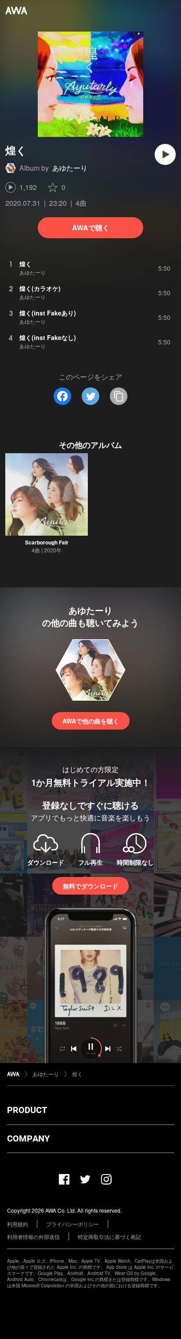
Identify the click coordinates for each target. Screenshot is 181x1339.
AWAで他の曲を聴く (90, 720)
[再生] (165, 154)
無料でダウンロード (90, 885)
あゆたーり (69, 168)
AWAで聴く (90, 227)
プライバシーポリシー (72, 1224)
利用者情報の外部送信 (33, 1236)
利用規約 (17, 1224)
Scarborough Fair (47, 542)
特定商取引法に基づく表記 (109, 1236)
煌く (77, 1074)
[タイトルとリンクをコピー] (118, 396)
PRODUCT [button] (27, 1110)
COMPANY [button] (28, 1138)
